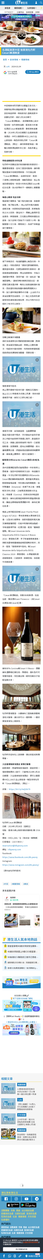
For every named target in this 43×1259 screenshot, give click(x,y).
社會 (15, 1216)
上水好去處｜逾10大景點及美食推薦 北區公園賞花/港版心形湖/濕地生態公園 (26, 1123)
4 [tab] (23, 14)
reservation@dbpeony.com (15, 845)
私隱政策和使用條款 (30, 1242)
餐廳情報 (25, 59)
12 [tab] (28, 17)
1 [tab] (16, 14)
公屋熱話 (20, 12)
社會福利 (5, 1219)
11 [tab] (25, 17)
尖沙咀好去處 (28, 1210)
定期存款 (39, 12)
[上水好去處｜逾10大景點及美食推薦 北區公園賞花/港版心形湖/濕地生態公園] (8, 1123)
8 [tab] (18, 17)
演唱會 (7, 7)
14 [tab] (21, 20)
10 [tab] (23, 17)
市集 (13, 1210)
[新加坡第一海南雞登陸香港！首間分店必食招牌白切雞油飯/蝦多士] (8, 1138)
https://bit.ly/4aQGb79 (19, 789)
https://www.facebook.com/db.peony (20, 857)
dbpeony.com (14, 849)
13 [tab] (18, 20)
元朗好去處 (20, 1213)
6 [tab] (28, 14)
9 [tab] (21, 17)
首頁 (5, 59)
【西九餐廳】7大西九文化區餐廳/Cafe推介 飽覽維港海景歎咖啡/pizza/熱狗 (26, 1108)
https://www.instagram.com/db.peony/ (20, 864)
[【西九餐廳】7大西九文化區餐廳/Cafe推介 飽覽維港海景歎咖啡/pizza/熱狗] (8, 1108)
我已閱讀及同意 (21, 1249)
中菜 (6, 884)
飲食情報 (14, 59)
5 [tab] (25, 14)
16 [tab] (25, 20)
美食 (26, 884)
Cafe (20, 1099)
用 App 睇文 (34, 72)
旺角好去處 (6, 1216)
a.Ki (8, 66)
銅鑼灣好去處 (7, 1213)
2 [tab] (18, 14)
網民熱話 (5, 1227)
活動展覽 (5, 1210)
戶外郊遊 (22, 1114)
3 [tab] (21, 14)
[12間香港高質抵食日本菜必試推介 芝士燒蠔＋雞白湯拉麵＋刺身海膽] (8, 1093)
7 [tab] (16, 17)
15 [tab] (23, 20)
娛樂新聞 (29, 12)
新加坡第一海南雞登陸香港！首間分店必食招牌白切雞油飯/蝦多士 (26, 1137)
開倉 (18, 1210)
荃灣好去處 (31, 1213)
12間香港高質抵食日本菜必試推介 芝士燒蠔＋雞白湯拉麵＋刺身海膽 (26, 1093)
